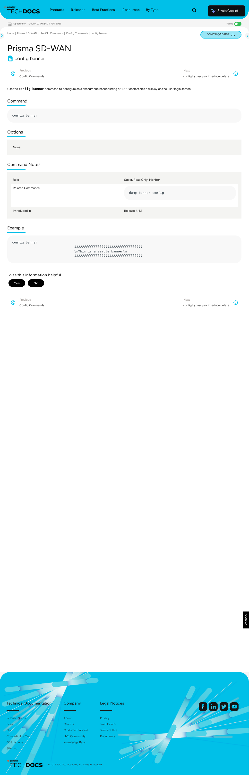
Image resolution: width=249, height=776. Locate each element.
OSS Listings (15, 742)
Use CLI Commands (51, 33)
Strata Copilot (227, 11)
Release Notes (16, 718)
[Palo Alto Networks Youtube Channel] (234, 710)
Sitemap (12, 748)
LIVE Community (75, 736)
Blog (9, 730)
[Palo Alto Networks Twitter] (224, 710)
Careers (69, 724)
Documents (107, 736)
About (68, 718)
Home (10, 33)
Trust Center (108, 724)
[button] (246, 619)
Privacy (104, 718)
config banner (99, 33)
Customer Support (76, 730)
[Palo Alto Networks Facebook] (203, 710)
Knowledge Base (75, 742)
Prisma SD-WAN (27, 33)
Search (11, 724)
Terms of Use (108, 730)
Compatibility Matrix (20, 736)
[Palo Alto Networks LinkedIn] (213, 710)
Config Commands (77, 33)
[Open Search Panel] (194, 11)
